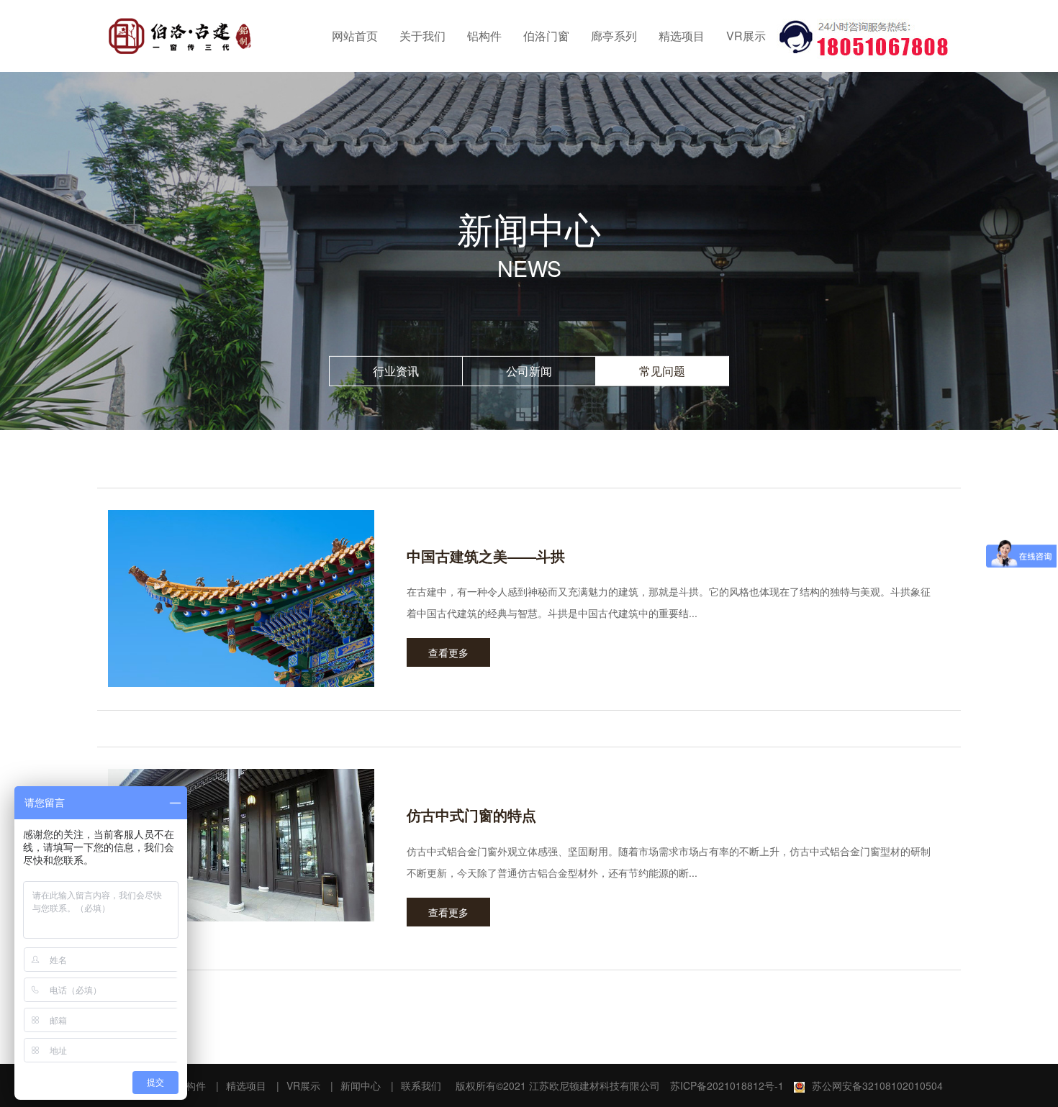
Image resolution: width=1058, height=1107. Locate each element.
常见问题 (662, 371)
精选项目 (682, 35)
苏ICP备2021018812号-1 (727, 1085)
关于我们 (422, 35)
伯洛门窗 (546, 35)
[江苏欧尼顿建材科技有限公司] (180, 36)
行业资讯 (396, 371)
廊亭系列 (614, 35)
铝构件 (484, 35)
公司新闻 (529, 371)
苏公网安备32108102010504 (877, 1085)
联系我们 (421, 1085)
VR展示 (746, 35)
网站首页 (355, 35)
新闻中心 (360, 1085)
